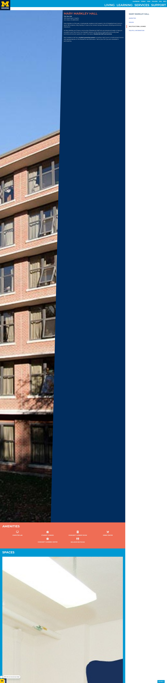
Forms (143, 1)
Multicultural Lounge (137, 26)
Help (164, 1)
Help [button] (161, 681)
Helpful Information (136, 30)
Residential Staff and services (103, 34)
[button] (109, 5)
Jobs (148, 1)
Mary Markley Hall (139, 14)
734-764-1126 (68, 16)
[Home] (5, 5)
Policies (155, 1)
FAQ (160, 1)
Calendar (136, 1)
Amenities (132, 18)
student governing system (87, 37)
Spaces (131, 22)
